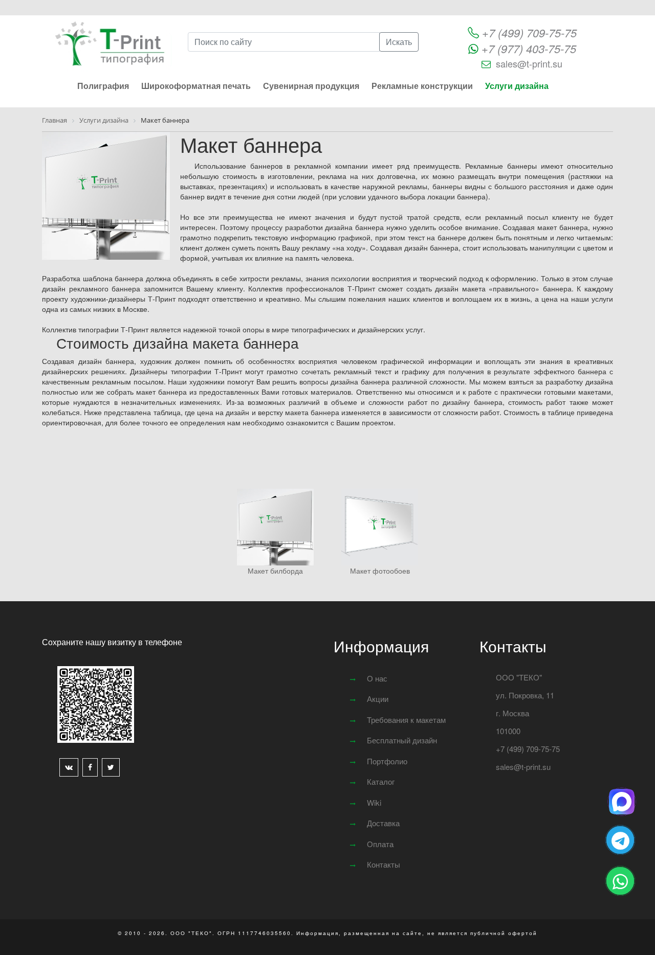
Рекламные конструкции (422, 86)
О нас (377, 678)
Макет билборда (275, 570)
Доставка (383, 822)
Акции (377, 698)
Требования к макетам (406, 719)
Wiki (374, 802)
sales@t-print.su (529, 63)
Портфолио (387, 761)
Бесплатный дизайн (402, 740)
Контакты (383, 864)
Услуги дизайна (517, 86)
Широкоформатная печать (196, 86)
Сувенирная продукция (311, 86)
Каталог (381, 781)
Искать (399, 42)
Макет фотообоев (380, 570)
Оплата (380, 843)
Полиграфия (103, 86)
